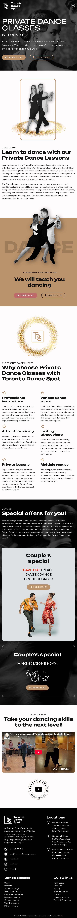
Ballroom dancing (12, 897)
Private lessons (11, 906)
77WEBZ (60, 916)
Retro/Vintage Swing (13, 894)
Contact (57, 894)
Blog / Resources (61, 897)
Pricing (57, 888)
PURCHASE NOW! (37, 688)
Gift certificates (61, 891)
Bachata (8, 886)
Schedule (58, 886)
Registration (59, 883)
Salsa (7, 883)
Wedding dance (11, 903)
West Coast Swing (12, 891)
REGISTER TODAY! (13, 57)
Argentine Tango (11, 888)
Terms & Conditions (62, 900)
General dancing (11, 900)
